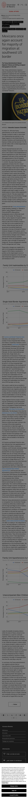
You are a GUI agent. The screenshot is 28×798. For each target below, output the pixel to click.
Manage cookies (14, 786)
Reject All (14, 790)
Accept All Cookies (14, 795)
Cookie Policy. (5, 783)
